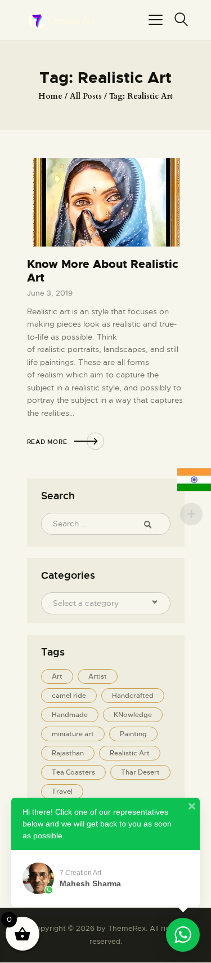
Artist (97, 676)
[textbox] (99, 603)
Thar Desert (140, 772)
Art (57, 676)
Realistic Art (130, 753)
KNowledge (133, 714)
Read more (47, 442)
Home (50, 96)
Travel (62, 791)
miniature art (73, 733)
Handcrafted (133, 695)
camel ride (69, 695)
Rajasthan (68, 753)
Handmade (70, 714)
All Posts (86, 96)
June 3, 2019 (50, 293)
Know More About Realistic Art (102, 270)
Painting (133, 733)
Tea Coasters (73, 772)
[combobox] (105, 603)
